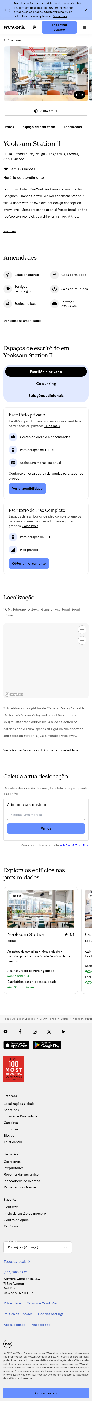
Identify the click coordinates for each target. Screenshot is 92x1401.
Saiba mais (60, 16)
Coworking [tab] (46, 383)
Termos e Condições (42, 1303)
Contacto (11, 1207)
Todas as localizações (19, 1018)
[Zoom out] (82, 640)
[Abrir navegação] (84, 27)
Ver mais (9, 231)
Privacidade (12, 1303)
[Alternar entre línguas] (34, 27)
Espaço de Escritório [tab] (38, 127)
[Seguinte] (10, 10)
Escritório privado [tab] (46, 371)
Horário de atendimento (23, 178)
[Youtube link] (5, 1031)
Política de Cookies (18, 1314)
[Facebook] (20, 1031)
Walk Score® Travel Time (74, 845)
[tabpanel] (46, 83)
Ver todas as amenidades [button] (22, 321)
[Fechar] (86, 10)
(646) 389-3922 (15, 1272)
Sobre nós (11, 1110)
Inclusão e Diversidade (20, 1116)
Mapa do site (40, 1325)
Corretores (12, 1161)
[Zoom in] (82, 629)
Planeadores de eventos (22, 1181)
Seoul (64, 1018)
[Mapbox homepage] (14, 694)
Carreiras (11, 1122)
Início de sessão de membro (25, 1213)
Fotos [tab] (9, 127)
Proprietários (14, 1168)
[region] (46, 660)
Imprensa (11, 1129)
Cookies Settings (50, 1314)
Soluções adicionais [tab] (46, 395)
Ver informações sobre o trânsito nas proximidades (41, 750)
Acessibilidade (14, 1325)
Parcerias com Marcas (20, 1187)
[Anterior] (5, 10)
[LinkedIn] (64, 1031)
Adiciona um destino (26, 805)
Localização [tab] (73, 127)
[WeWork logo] (14, 27)
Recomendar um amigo (21, 1174)
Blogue (9, 1135)
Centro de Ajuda (16, 1220)
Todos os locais (15, 1261)
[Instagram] (35, 1031)
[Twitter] (49, 1031)
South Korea (48, 1018)
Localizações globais (19, 1103)
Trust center (13, 1142)
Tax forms (11, 1226)
